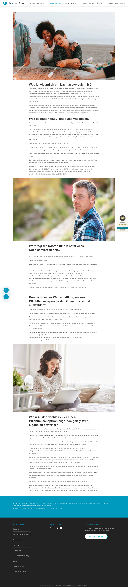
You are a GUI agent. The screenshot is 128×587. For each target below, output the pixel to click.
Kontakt (122, 3)
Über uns (99, 3)
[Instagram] (57, 529)
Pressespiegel (109, 3)
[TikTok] (53, 529)
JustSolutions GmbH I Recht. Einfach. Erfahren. (72, 585)
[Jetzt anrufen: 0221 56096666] (6, 290)
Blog (116, 3)
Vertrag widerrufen (18, 566)
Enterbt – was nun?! (70, 3)
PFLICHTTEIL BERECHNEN (37, 3)
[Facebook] (50, 529)
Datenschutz (17, 550)
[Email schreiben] (6, 296)
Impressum (16, 545)
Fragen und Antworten (87, 3)
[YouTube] (61, 529)
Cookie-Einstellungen (19, 572)
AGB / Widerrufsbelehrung (21, 556)
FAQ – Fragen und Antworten (22, 534)
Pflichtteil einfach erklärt (54, 3)
